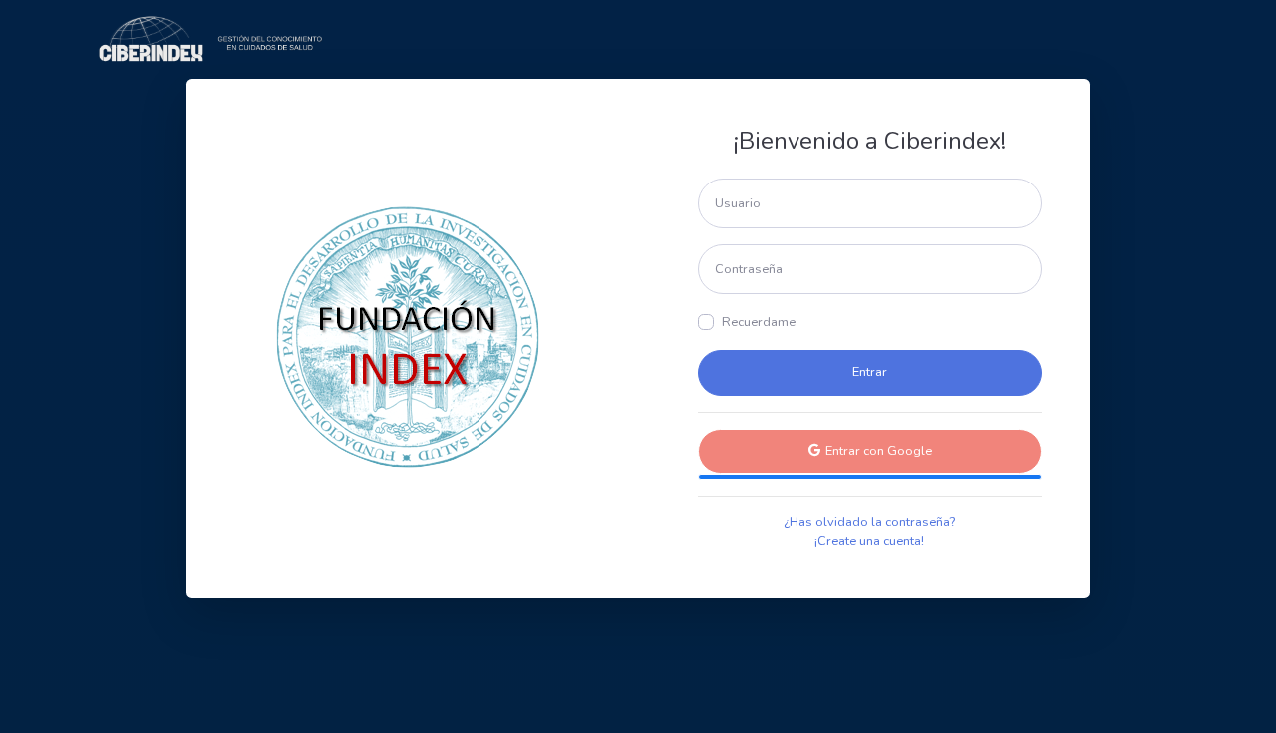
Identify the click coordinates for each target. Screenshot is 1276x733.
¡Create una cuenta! (869, 541)
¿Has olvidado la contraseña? (869, 522)
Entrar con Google (877, 451)
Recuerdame (759, 322)
